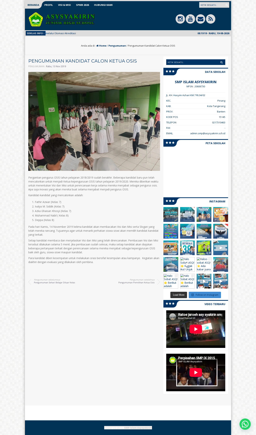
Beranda (33, 5)
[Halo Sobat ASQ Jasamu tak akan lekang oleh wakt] (187, 214)
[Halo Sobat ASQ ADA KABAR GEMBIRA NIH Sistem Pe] (170, 231)
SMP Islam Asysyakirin (137, 427)
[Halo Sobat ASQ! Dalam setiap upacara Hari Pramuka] (220, 281)
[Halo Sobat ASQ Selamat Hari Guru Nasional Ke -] (170, 214)
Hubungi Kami (103, 5)
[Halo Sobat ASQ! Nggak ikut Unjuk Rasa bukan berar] (187, 264)
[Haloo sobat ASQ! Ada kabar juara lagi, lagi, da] (204, 264)
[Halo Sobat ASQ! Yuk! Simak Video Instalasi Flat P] (220, 247)
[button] (245, 424)
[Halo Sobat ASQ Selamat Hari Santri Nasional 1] (204, 214)
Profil (48, 5)
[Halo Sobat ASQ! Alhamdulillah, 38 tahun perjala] (187, 247)
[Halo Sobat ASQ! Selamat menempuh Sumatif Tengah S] (204, 247)
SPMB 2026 (82, 5)
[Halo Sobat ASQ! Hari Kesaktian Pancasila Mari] (220, 231)
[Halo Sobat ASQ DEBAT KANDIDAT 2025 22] (220, 214)
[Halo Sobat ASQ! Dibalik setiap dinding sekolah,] (170, 247)
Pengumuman (117, 45)
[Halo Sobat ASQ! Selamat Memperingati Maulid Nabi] (170, 264)
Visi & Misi (64, 5)
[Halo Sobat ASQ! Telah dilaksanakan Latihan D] (187, 231)
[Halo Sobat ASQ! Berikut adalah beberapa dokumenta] (220, 264)
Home (102, 45)
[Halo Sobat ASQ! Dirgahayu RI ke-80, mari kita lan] (204, 281)
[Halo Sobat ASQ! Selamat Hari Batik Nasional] (204, 231)
